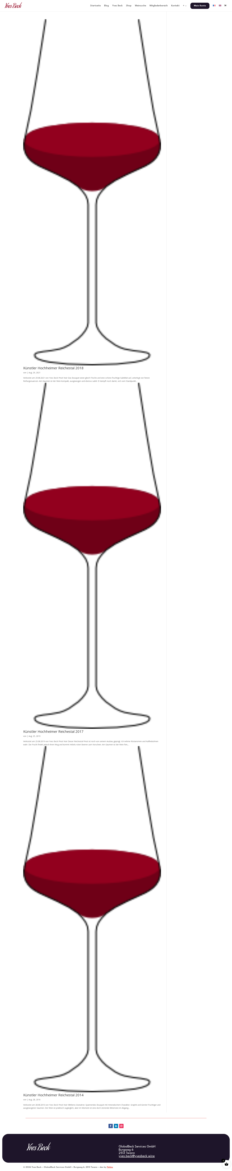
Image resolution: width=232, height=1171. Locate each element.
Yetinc (110, 1167)
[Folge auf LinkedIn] (116, 1126)
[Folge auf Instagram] (121, 1126)
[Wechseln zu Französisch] (214, 8)
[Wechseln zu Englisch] (220, 8)
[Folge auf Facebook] (110, 1126)
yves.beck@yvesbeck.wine (137, 1156)
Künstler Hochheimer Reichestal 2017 (53, 731)
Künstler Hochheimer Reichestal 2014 (53, 1095)
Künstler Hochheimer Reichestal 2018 (53, 368)
